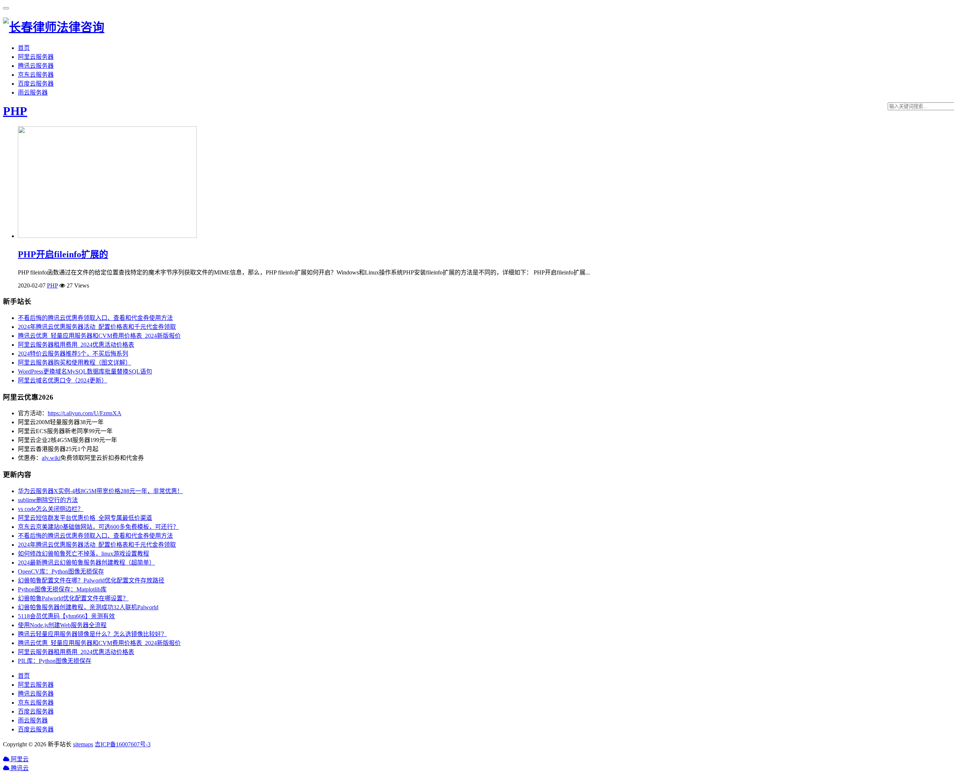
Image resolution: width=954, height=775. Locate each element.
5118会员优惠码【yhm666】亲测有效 (66, 616)
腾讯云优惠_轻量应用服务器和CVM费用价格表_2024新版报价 (99, 336)
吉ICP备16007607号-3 (123, 744)
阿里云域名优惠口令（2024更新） (62, 380)
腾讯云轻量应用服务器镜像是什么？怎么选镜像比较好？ (92, 634)
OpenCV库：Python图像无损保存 (61, 571)
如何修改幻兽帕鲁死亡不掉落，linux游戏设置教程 (83, 553)
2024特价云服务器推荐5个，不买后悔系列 (73, 353)
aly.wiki (51, 458)
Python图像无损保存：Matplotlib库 (62, 589)
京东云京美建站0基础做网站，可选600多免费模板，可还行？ (98, 527)
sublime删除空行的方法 (48, 500)
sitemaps (83, 744)
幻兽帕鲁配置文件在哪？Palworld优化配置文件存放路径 (91, 580)
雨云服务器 (33, 92)
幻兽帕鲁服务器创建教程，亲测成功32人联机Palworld (88, 607)
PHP (15, 111)
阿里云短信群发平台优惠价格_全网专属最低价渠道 (85, 518)
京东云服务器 (36, 75)
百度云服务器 (36, 83)
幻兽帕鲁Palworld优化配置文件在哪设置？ (73, 598)
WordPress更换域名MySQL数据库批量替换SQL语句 (85, 371)
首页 (24, 48)
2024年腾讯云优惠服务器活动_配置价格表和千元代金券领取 (97, 327)
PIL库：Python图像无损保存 (54, 661)
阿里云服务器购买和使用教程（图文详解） (74, 362)
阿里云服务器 (36, 57)
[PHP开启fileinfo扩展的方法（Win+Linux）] (107, 236)
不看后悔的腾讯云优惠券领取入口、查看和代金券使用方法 (95, 318)
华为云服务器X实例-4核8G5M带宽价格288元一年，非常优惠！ (100, 491)
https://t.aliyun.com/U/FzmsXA (84, 413)
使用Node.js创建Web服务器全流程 (62, 625)
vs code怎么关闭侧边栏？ (50, 509)
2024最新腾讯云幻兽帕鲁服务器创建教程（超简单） (86, 562)
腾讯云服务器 (36, 66)
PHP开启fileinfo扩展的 (63, 254)
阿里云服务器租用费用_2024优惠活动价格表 (76, 345)
